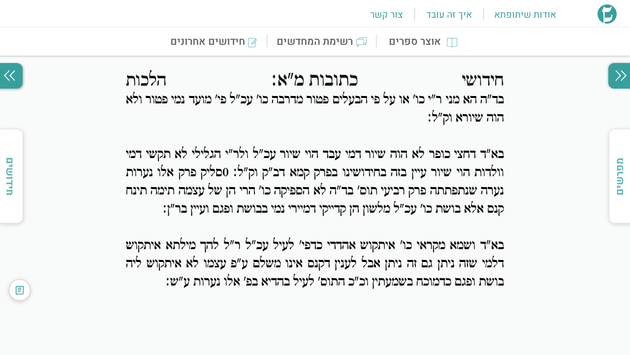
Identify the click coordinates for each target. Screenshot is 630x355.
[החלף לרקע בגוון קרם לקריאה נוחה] (20, 290)
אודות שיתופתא (525, 15)
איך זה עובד (449, 15)
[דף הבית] (607, 21)
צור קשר (386, 15)
